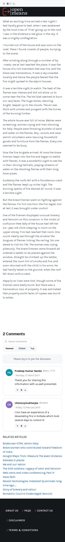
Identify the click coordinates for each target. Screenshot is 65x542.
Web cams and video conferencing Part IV (28, 472)
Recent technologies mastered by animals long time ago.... (32, 483)
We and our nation (14, 464)
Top (32, 348)
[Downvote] (25, 390)
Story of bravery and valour (19, 489)
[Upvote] (17, 390)
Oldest (22, 348)
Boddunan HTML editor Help (20, 443)
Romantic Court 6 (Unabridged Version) (27, 493)
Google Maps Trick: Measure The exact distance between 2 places (32, 458)
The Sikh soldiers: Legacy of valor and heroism (32, 468)
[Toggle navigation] (60, 11)
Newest (10, 348)
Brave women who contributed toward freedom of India (32, 449)
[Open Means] (15, 11)
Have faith (9, 477)
